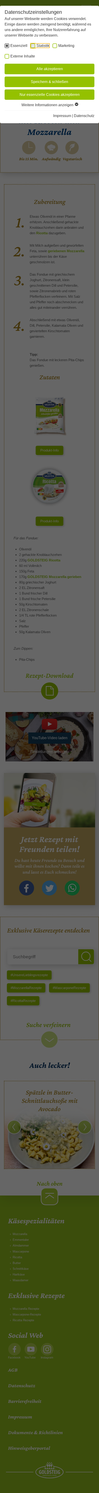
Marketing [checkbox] (66, 46)
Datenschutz (84, 116)
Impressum (62, 116)
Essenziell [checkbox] (18, 46)
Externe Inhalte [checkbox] (22, 56)
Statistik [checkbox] (42, 46)
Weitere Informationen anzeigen (47, 105)
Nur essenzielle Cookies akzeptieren (50, 95)
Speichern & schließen (49, 82)
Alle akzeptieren (49, 69)
